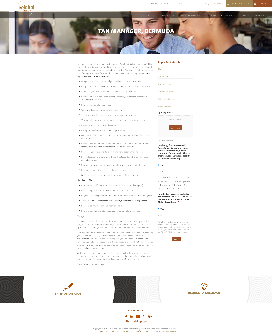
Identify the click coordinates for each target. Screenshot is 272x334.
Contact (166, 3)
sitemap (99, 331)
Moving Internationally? (192, 15)
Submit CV (262, 3)
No (161, 171)
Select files (175, 127)
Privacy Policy (167, 231)
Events (245, 15)
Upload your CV (166, 112)
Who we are (167, 15)
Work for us (260, 15)
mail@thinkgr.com (167, 331)
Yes (162, 165)
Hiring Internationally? (223, 15)
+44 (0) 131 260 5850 (212, 3)
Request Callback (239, 3)
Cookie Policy (126, 331)
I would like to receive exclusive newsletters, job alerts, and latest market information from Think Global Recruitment (175, 198)
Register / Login (185, 3)
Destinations (149, 15)
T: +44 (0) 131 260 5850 (143, 331)
